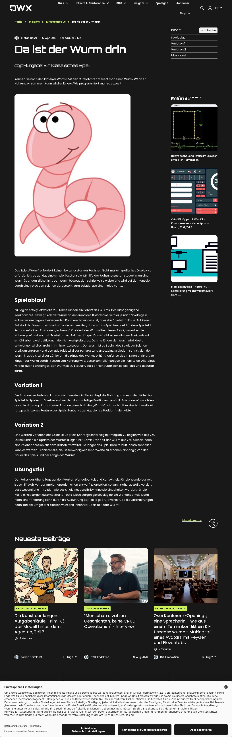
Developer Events (97, 608)
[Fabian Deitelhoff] (16, 657)
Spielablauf (178, 37)
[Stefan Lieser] (16, 38)
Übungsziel (178, 55)
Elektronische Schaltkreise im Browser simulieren (194, 158)
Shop (182, 13)
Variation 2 (178, 49)
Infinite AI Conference (90, 3)
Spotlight (162, 3)
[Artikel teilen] (213, 523)
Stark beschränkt (192, 291)
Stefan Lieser (29, 38)
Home (18, 22)
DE (217, 8)
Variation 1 (178, 43)
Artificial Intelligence (31, 608)
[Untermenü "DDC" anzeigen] (124, 3)
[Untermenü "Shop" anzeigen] (189, 13)
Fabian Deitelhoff (31, 657)
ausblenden (208, 30)
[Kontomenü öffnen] (210, 8)
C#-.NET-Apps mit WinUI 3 (190, 223)
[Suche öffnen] (202, 8)
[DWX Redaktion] (86, 657)
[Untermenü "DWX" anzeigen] (67, 3)
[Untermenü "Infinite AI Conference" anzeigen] (107, 3)
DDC (119, 3)
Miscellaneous (56, 22)
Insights (139, 3)
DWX (61, 3)
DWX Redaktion (100, 657)
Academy (182, 3)
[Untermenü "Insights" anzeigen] (147, 3)
